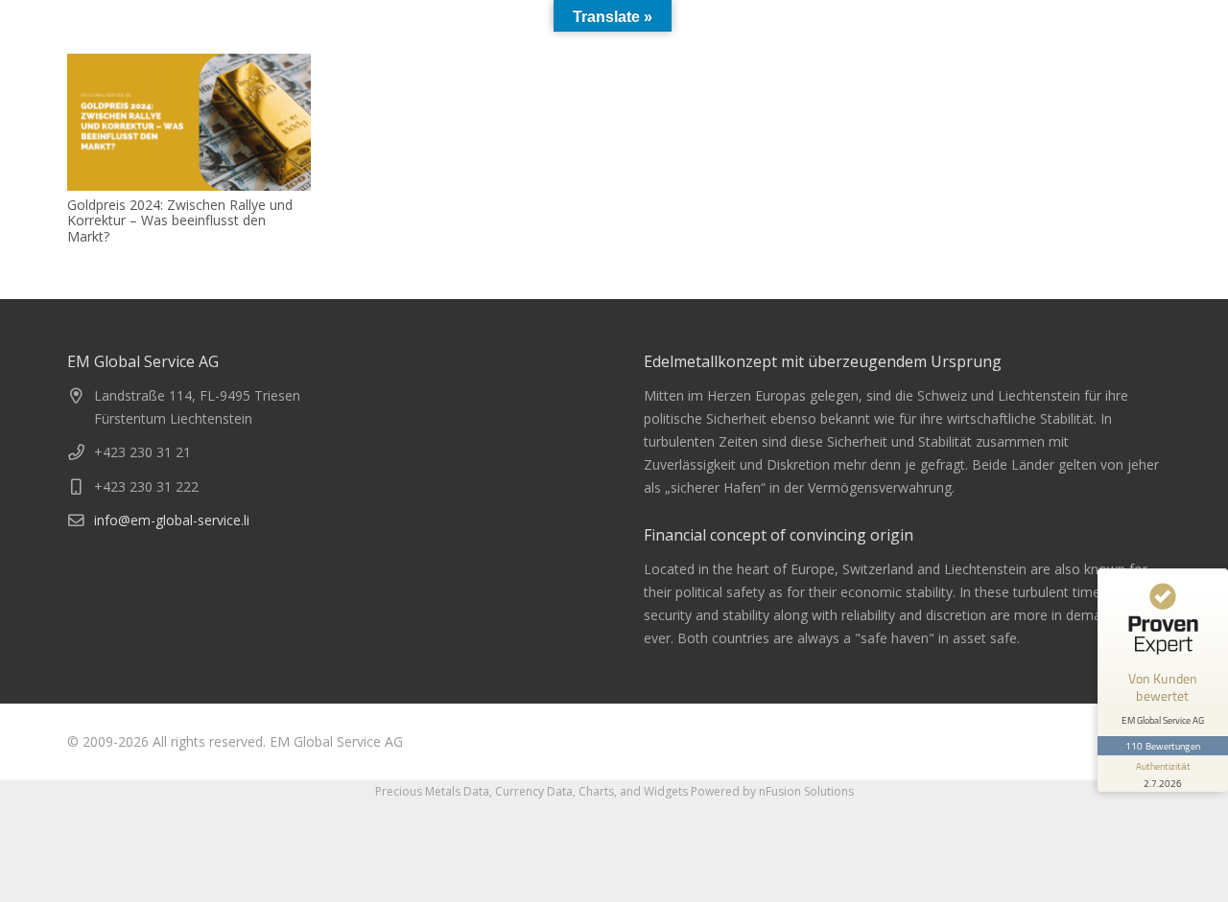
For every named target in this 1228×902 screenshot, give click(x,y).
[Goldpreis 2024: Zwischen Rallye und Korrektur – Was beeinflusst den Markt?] (189, 122)
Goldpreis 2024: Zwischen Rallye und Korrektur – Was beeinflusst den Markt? (180, 221)
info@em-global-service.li (171, 520)
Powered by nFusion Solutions (772, 791)
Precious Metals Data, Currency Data (474, 791)
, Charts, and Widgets (630, 791)
